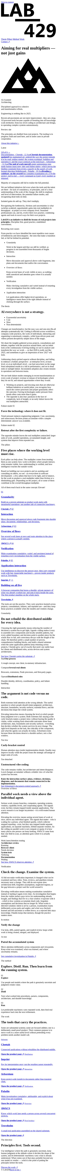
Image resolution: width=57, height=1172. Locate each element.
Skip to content (7, 2)
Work (22, 39)
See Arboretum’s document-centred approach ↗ (21, 786)
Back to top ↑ (15, 1170)
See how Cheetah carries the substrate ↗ (18, 656)
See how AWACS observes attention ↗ (17, 862)
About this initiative (10, 143)
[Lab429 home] (28, 37)
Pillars (9, 39)
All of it (5, 152)
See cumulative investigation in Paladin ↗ (18, 956)
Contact (5, 42)
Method (16, 39)
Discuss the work (9, 1167)
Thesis (3, 39)
